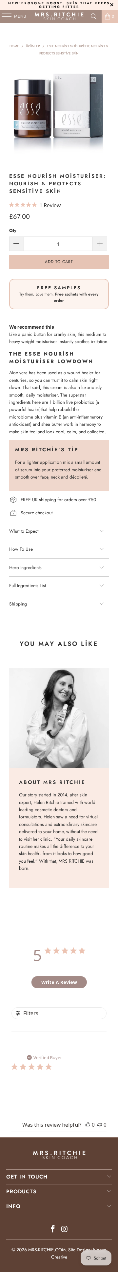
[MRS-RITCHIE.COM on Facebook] (53, 1229)
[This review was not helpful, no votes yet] (99, 1124)
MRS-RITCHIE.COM (47, 1249)
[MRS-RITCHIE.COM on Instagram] (64, 1229)
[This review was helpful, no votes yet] (88, 1124)
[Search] (94, 16)
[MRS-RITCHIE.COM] (59, 16)
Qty (12, 230)
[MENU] (3, 16)
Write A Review (59, 982)
